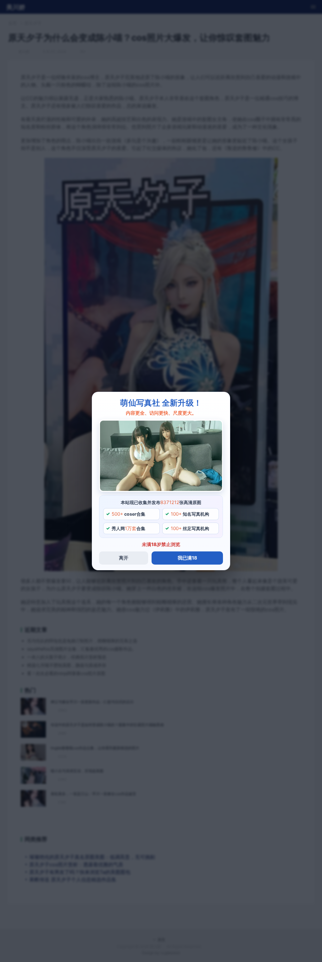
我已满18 (187, 558)
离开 (123, 558)
